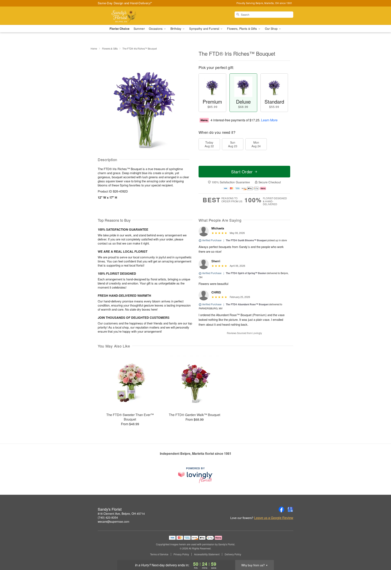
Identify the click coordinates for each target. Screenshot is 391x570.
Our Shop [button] (271, 29)
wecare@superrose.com (113, 521)
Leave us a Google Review (273, 518)
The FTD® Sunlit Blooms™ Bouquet (246, 240)
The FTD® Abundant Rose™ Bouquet (247, 304)
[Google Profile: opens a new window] (290, 509)
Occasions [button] (156, 29)
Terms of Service (159, 554)
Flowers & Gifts (110, 48)
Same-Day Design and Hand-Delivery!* (125, 3)
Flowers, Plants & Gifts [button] (242, 29)
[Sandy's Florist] (127, 16)
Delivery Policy (233, 554)
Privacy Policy (181, 554)
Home (94, 48)
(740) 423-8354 (108, 517)
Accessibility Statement (207, 554)
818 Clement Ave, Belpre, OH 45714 (121, 513)
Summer (139, 29)
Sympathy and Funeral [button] (204, 29)
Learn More (269, 120)
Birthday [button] (176, 29)
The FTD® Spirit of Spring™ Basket (246, 273)
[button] (380, 553)
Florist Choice (120, 29)
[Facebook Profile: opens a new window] (281, 509)
